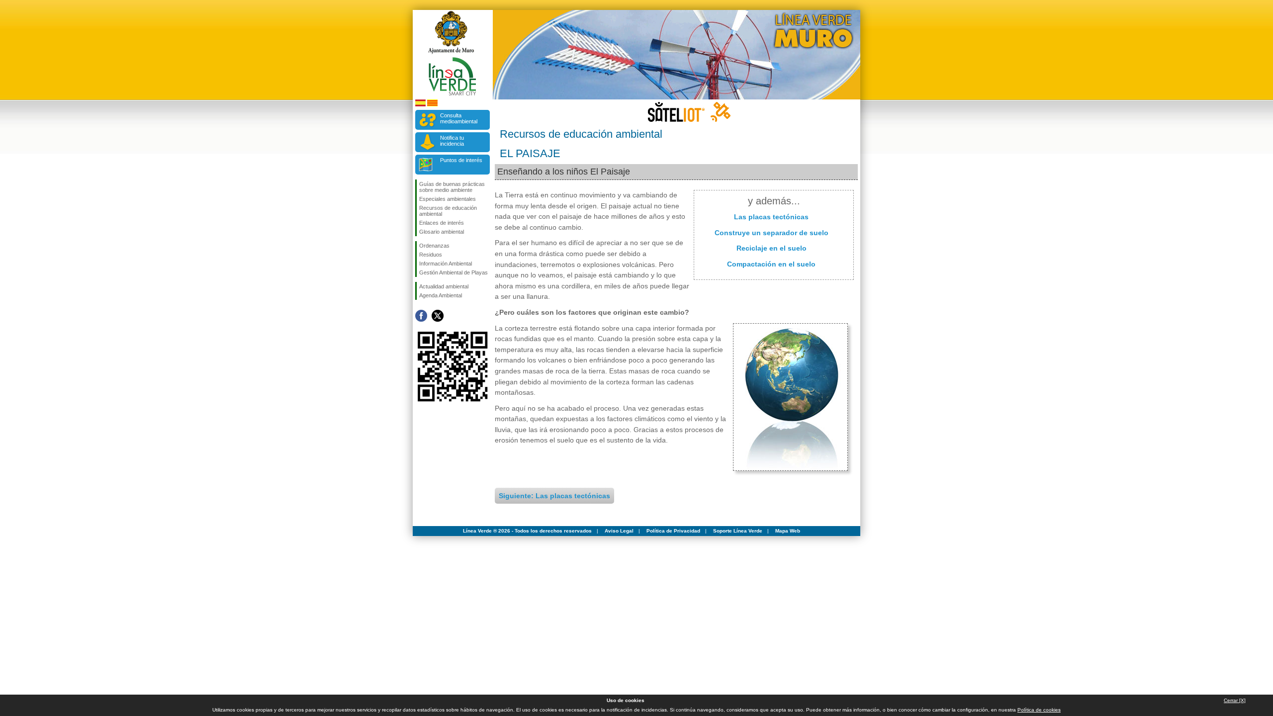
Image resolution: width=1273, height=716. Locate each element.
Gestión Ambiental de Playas (453, 272)
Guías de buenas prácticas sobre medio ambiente (452, 187)
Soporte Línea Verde (737, 531)
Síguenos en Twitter (438, 316)
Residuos (430, 255)
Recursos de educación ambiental (448, 211)
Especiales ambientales (447, 199)
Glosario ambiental (441, 232)
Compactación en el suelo (771, 264)
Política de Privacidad (673, 531)
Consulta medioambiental (458, 118)
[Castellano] (420, 104)
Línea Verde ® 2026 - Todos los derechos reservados (527, 531)
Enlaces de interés (441, 223)
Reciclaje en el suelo (771, 248)
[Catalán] (432, 104)
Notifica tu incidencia (452, 141)
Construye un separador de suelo (771, 233)
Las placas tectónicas (771, 217)
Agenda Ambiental (440, 295)
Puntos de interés (461, 160)
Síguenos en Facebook (421, 316)
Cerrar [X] (1235, 700)
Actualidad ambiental (443, 286)
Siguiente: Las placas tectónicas (554, 496)
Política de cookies (1039, 710)
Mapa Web (787, 531)
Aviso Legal (619, 531)
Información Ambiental (445, 264)
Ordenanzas (434, 246)
